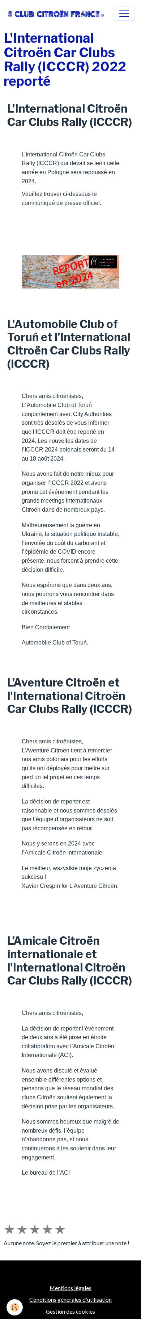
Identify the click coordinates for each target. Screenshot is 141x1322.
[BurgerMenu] (124, 14)
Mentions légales (70, 1287)
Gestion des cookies (70, 1311)
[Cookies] (15, 1307)
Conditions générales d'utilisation (70, 1299)
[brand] (56, 13)
